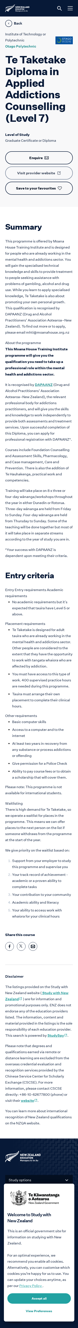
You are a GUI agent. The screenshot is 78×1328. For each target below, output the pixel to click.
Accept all (39, 1298)
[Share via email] (33, 946)
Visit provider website (36, 173)
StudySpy (57, 1035)
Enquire (36, 158)
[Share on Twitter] (21, 946)
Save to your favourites (36, 188)
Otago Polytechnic (20, 46)
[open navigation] (70, 8)
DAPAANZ (44, 385)
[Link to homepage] (39, 1158)
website (29, 1101)
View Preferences (39, 1311)
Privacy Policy (30, 1286)
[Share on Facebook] (9, 946)
